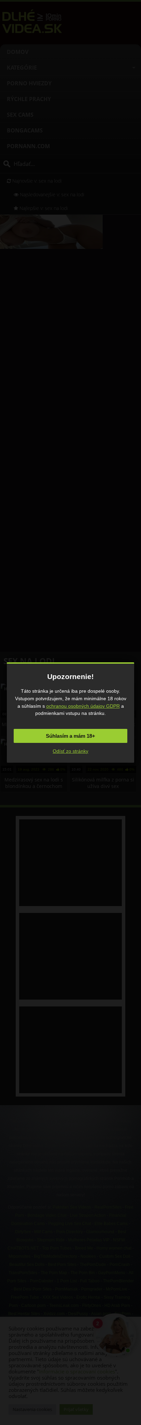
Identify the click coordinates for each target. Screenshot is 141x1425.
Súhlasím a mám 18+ (70, 736)
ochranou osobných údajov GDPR (83, 706)
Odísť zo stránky (70, 751)
